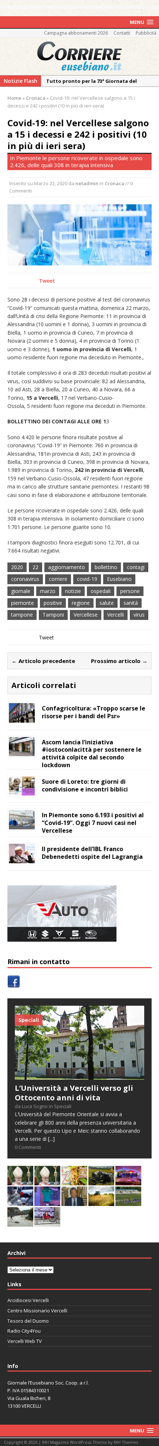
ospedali (101, 591)
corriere (58, 578)
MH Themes (126, 1442)
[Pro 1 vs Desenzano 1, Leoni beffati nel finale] (128, 1201)
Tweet (47, 280)
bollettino (106, 567)
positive (53, 602)
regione (81, 602)
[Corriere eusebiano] (79, 56)
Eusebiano (119, 578)
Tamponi (53, 614)
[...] (51, 1138)
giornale (20, 591)
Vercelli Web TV (24, 1341)
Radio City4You (24, 1330)
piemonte (22, 602)
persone (130, 591)
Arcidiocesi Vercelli (28, 1300)
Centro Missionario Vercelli (37, 1310)
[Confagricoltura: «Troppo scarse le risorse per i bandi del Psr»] (22, 718)
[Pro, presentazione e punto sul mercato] (47, 1201)
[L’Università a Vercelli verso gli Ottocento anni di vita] (79, 1075)
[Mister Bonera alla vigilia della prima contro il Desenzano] (47, 1221)
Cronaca (114, 183)
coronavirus (25, 578)
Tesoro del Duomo (28, 1321)
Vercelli (115, 614)
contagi (136, 567)
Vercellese (86, 614)
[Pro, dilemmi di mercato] (128, 1180)
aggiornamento (66, 567)
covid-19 (87, 578)
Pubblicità (146, 33)
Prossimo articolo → (119, 660)
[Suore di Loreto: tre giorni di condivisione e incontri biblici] (22, 791)
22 (35, 567)
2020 (17, 567)
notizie (73, 591)
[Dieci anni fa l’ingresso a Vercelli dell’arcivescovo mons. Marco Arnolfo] (20, 1180)
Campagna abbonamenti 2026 (76, 33)
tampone (22, 614)
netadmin (86, 183)
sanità (131, 602)
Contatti (122, 33)
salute (106, 602)
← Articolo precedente (43, 660)
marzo (47, 591)
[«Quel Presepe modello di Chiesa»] (47, 1180)
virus (139, 614)
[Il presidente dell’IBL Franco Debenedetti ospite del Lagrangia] (22, 859)
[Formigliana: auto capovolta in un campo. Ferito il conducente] (101, 1180)
